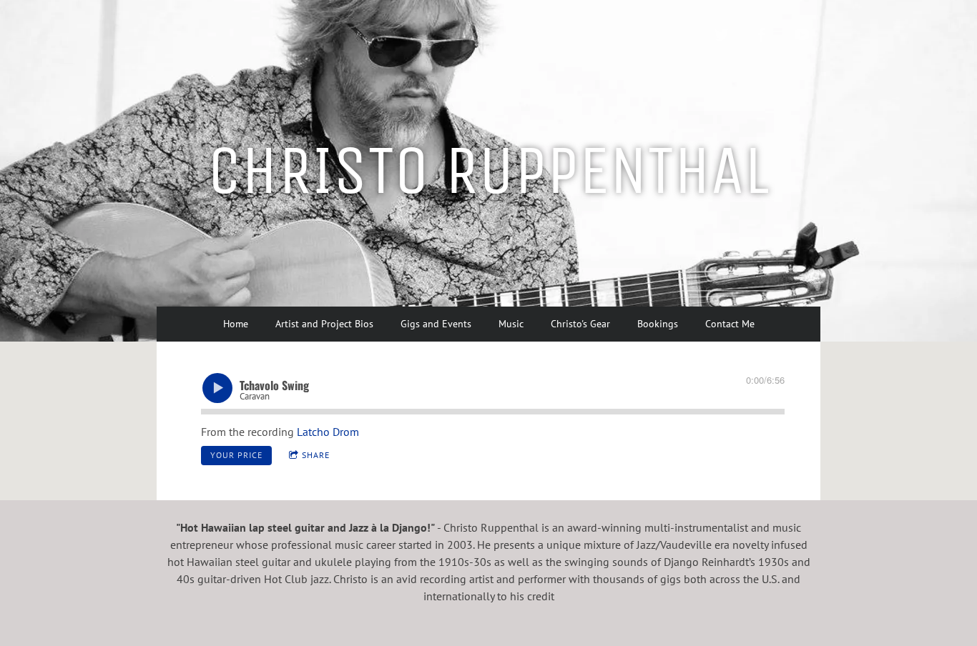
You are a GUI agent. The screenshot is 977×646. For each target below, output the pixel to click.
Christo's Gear (580, 323)
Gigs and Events (436, 323)
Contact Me (730, 323)
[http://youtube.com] (802, 35)
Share (316, 454)
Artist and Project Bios (324, 323)
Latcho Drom (328, 431)
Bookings (657, 323)
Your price (236, 454)
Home (235, 323)
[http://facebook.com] (762, 35)
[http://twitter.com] (722, 35)
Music (511, 323)
